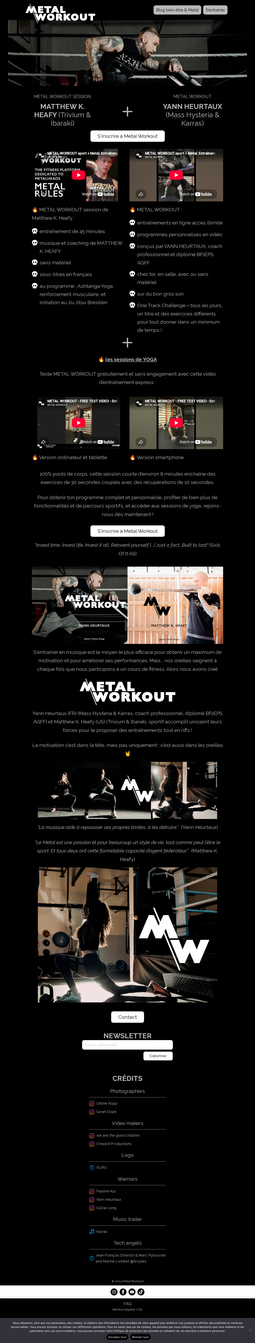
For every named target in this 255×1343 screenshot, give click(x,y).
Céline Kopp (106, 1103)
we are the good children (118, 1135)
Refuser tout (140, 1337)
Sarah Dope (106, 1112)
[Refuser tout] (250, 1330)
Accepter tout (117, 1337)
